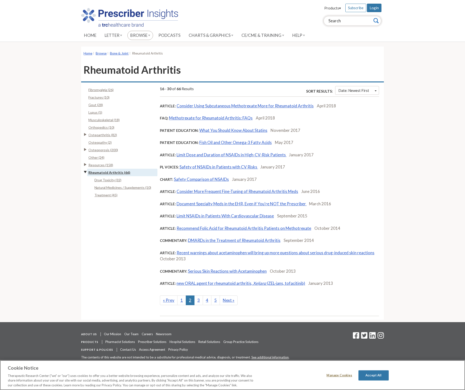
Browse (139, 35)
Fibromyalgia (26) (101, 90)
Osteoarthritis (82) (102, 135)
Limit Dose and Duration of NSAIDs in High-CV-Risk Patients (232, 154)
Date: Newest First (353, 90)
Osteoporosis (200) (103, 150)
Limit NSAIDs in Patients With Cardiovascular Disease (225, 215)
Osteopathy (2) (100, 142)
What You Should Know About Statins (233, 130)
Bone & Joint (119, 53)
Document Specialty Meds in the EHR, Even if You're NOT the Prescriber (242, 203)
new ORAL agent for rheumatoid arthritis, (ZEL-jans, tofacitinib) (241, 283)
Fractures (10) (98, 97)
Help (297, 35)
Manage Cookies (339, 375)
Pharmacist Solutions (120, 342)
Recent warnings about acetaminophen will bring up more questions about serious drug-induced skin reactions (275, 252)
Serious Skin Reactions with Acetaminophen (227, 271)
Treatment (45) (105, 195)
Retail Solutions (209, 342)
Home (90, 35)
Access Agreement (152, 349)
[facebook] (356, 337)
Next (228, 300)
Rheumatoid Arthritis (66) (109, 172)
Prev (168, 300)
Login (374, 8)
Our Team (131, 334)
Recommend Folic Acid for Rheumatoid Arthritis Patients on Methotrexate (244, 228)
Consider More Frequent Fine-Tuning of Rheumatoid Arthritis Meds (237, 191)
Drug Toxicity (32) (107, 180)
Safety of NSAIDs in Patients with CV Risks (218, 166)
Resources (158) (100, 165)
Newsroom (163, 334)
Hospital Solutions (182, 342)
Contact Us (128, 349)
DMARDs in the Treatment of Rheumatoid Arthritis (234, 240)
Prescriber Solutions (152, 342)
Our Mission (112, 334)
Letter (112, 35)
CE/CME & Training (261, 35)
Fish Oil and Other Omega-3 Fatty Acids (235, 142)
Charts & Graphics (210, 35)
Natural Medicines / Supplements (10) (122, 187)
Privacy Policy (178, 349)
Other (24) (96, 157)
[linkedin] (372, 337)
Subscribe (356, 8)
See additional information (270, 357)
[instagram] (381, 337)
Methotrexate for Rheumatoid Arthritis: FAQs (211, 117)
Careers (147, 334)
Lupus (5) (95, 112)
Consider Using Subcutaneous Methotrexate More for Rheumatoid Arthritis (245, 105)
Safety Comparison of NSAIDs (201, 179)
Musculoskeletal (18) (104, 120)
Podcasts (169, 35)
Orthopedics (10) (101, 127)
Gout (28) (95, 105)
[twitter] (363, 337)
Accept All (373, 375)
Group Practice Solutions (240, 342)
